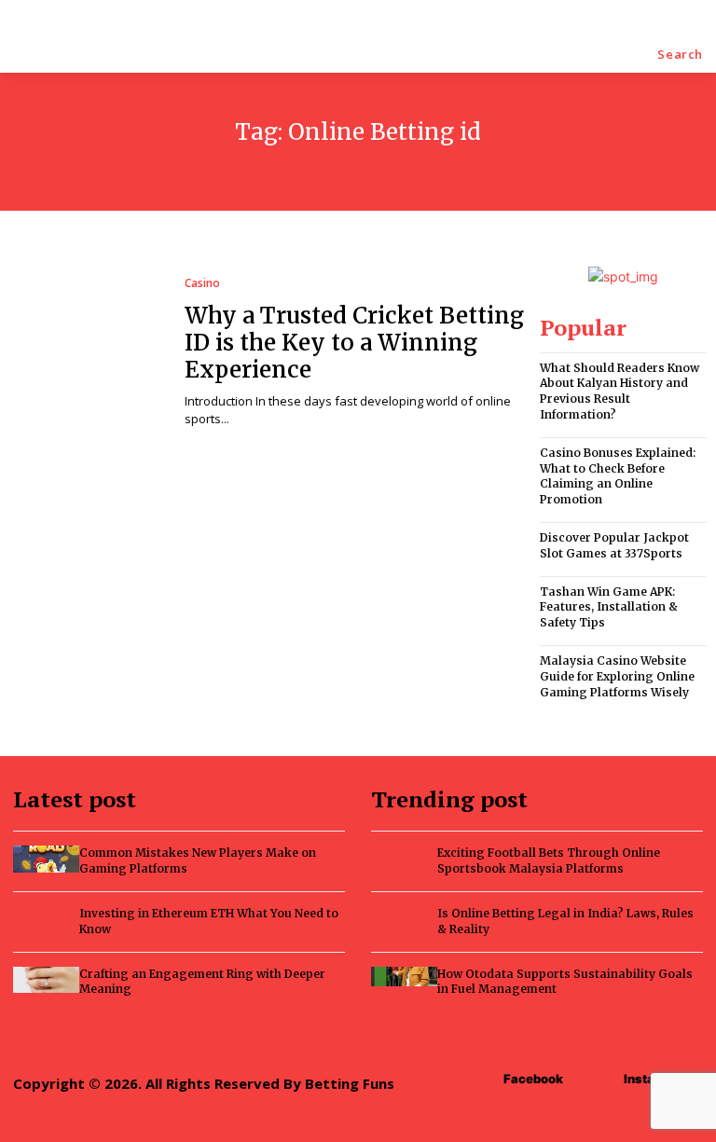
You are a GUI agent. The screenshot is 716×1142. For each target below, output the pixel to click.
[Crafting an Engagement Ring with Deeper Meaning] (46, 980)
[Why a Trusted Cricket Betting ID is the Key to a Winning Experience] (87, 352)
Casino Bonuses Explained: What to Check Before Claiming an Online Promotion (617, 476)
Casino (202, 283)
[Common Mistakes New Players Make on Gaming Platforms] (46, 859)
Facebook (533, 1078)
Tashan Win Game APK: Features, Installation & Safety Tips (609, 607)
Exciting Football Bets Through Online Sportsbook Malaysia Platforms (548, 860)
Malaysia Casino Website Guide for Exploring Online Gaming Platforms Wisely (617, 676)
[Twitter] (471, 1037)
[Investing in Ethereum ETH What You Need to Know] (46, 919)
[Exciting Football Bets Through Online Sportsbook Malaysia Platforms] (404, 855)
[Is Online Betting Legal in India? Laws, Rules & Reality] (404, 916)
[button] (680, 54)
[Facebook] (387, 1037)
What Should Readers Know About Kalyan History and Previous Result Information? (619, 391)
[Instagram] (429, 1037)
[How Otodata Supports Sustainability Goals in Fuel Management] (404, 976)
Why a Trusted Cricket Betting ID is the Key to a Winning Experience (354, 342)
